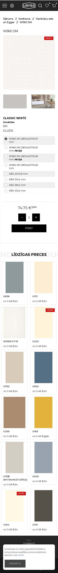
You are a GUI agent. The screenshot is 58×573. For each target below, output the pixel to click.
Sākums (8, 18)
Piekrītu (15, 563)
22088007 (29, 543)
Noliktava (24, 18)
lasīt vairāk (19, 555)
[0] (47, 6)
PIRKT (29, 228)
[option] (29, 62)
